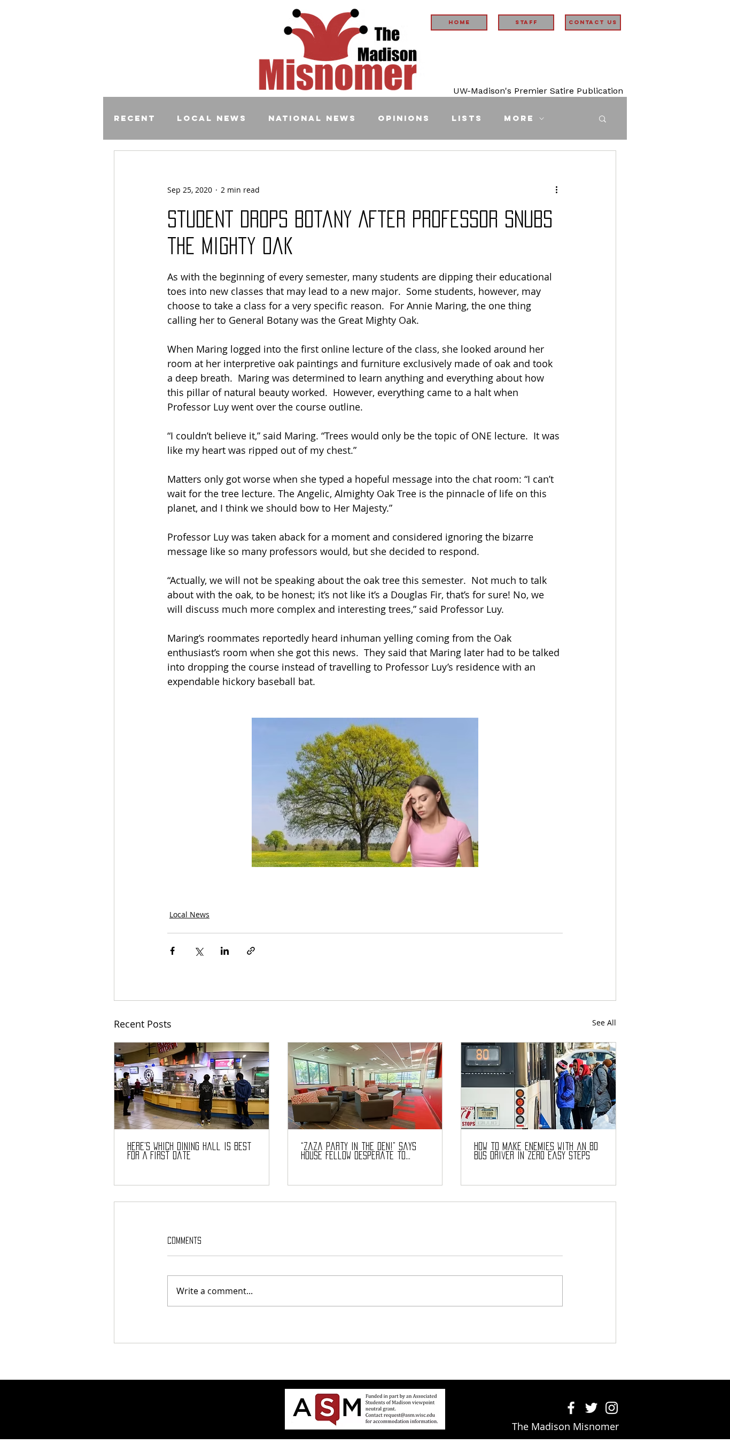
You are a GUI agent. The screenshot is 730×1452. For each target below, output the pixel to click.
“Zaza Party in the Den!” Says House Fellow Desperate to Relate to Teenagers (358, 1151)
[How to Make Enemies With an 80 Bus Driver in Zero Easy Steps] (538, 1086)
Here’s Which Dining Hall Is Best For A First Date (189, 1151)
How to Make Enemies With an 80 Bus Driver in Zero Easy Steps (536, 1151)
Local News (212, 118)
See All (604, 1022)
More (519, 118)
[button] (602, 118)
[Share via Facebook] (172, 951)
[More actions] (556, 189)
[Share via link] (251, 951)
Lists (467, 118)
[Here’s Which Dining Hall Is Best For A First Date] (191, 1086)
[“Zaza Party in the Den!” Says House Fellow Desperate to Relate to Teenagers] (365, 1086)
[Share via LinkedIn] (225, 951)
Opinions (404, 118)
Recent (135, 118)
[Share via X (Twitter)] (198, 951)
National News (312, 118)
